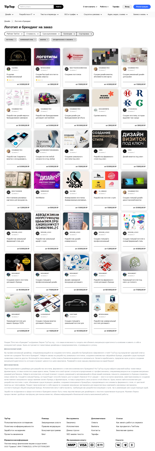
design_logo (17, 232)
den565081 (45, 191)
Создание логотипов (73, 74)
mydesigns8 (45, 68)
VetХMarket (40, 198)
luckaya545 (45, 314)
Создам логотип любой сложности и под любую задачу (45, 159)
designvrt (16, 273)
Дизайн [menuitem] (8, 14)
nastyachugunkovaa (78, 68)
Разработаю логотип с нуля (105, 198)
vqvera (15, 68)
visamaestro (104, 68)
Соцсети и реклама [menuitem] (92, 14)
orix (71, 150)
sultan (72, 191)
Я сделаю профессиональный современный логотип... (16, 77)
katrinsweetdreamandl (49, 150)
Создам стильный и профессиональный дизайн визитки (46, 282)
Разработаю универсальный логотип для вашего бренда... (105, 323)
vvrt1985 (73, 314)
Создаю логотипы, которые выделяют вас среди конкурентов (134, 118)
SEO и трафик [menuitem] (70, 14)
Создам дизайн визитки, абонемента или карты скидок (103, 77)
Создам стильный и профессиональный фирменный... (101, 241)
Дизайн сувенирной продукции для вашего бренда (74, 282)
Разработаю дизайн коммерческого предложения (73, 241)
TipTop (9, 6)
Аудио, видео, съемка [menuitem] (116, 14)
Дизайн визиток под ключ (133, 157)
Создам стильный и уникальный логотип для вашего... (74, 323)
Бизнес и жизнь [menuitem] (139, 14)
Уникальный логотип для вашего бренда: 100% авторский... (16, 323)
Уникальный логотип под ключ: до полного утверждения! (132, 282)
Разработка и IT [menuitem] (25, 14)
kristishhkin (17, 191)
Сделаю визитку (100, 115)
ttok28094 (132, 109)
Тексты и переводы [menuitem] (48, 14)
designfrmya (104, 109)
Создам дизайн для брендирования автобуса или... (75, 118)
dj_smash (103, 191)
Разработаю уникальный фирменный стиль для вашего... (16, 241)
